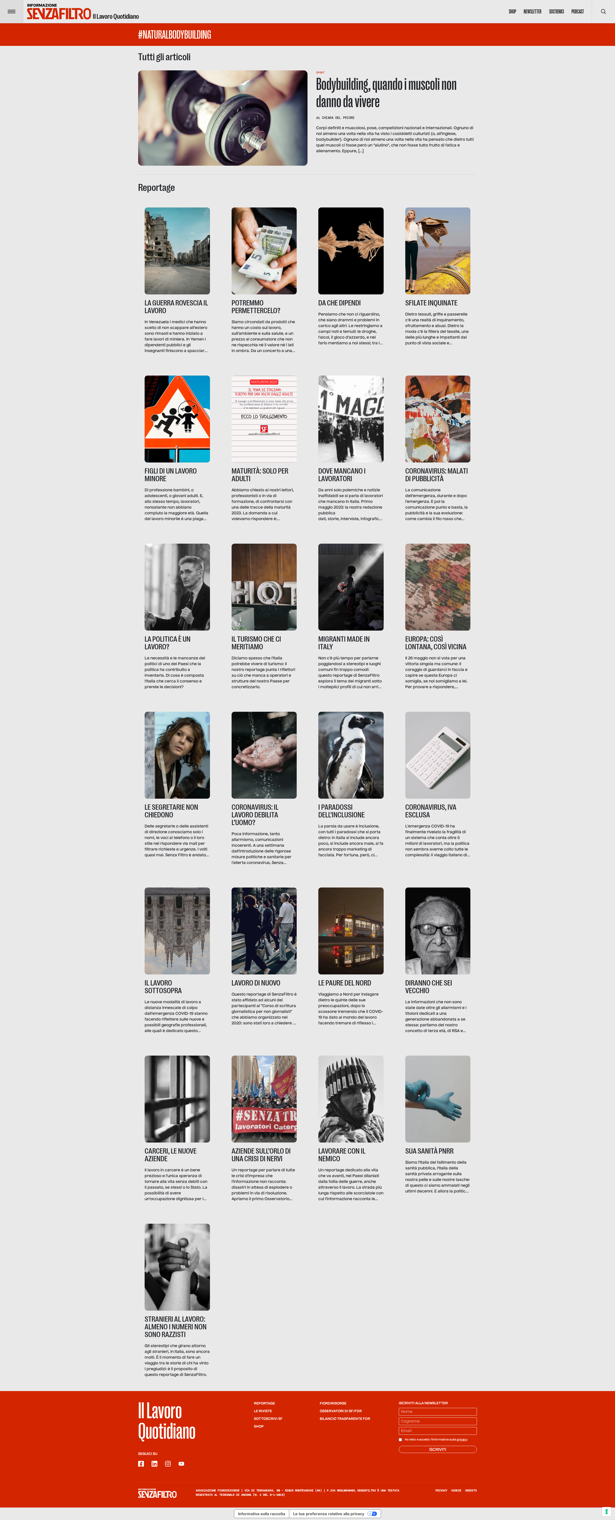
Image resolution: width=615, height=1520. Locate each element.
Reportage (264, 1403)
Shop (512, 11)
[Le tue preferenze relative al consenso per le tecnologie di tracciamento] (606, 1511)
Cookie (456, 1490)
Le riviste (263, 1411)
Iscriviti (437, 1450)
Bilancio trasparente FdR (345, 1419)
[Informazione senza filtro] (157, 1493)
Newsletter (532, 11)
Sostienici (556, 11)
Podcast (578, 11)
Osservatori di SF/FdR (341, 1411)
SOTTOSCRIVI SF (268, 1419)
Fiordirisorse (333, 1403)
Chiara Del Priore (338, 118)
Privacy (441, 1490)
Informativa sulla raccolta (261, 1513)
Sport (320, 72)
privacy (462, 1439)
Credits (471, 1490)
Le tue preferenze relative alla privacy (328, 1513)
